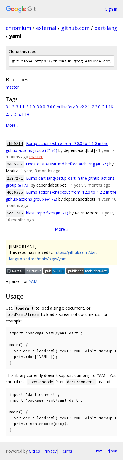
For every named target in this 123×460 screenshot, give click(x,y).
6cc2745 (15, 213)
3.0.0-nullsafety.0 (62, 106)
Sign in (111, 9)
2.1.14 (23, 114)
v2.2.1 (85, 106)
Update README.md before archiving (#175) (67, 164)
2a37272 (15, 178)
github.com (75, 27)
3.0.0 (41, 106)
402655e (15, 192)
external (46, 27)
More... (12, 125)
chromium (18, 27)
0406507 (15, 164)
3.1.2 (10, 106)
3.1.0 (30, 106)
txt (99, 450)
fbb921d (15, 143)
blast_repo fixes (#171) (47, 213)
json (112, 450)
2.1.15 (11, 114)
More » (61, 229)
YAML (34, 281)
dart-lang (105, 27)
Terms (66, 451)
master (12, 87)
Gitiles (34, 451)
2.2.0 (96, 106)
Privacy (50, 451)
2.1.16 (107, 106)
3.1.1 (20, 106)
